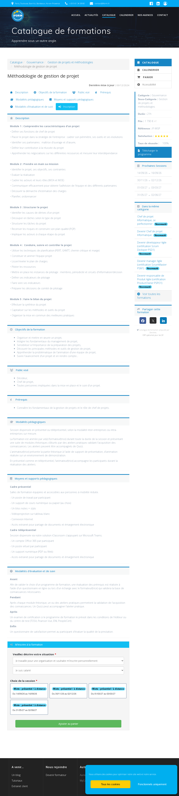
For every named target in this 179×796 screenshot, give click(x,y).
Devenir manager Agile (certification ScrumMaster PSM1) (152, 264)
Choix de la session (22, 680)
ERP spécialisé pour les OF (153, 335)
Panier (148, 77)
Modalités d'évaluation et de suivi (34, 106)
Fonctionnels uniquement (152, 784)
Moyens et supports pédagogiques (73, 99)
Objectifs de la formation (52, 92)
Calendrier (126, 15)
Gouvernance (35, 62)
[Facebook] (142, 320)
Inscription (69, 106)
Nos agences (145, 15)
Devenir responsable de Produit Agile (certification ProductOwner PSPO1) (151, 279)
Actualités (91, 15)
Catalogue (109, 15)
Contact (162, 15)
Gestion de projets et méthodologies (70, 62)
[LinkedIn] (163, 320)
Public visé (83, 92)
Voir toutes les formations (148, 296)
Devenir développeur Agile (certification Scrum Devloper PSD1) (151, 246)
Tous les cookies (110, 784)
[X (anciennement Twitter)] (153, 320)
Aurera (83, 775)
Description (21, 92)
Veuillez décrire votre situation (33, 654)
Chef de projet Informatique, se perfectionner (146, 220)
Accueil (75, 15)
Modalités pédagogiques (29, 99)
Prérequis (105, 92)
